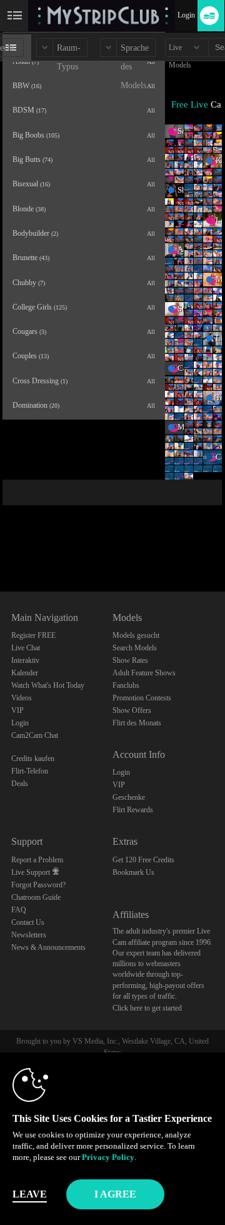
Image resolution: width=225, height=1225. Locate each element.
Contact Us (27, 922)
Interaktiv (25, 660)
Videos (21, 697)
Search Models (134, 647)
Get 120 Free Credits (143, 859)
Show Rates (130, 660)
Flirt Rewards (132, 809)
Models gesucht (135, 635)
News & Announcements (48, 947)
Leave (29, 1194)
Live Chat (25, 647)
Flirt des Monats (136, 722)
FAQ (18, 909)
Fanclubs (125, 685)
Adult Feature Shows (144, 672)
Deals (19, 783)
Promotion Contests (141, 697)
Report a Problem (37, 859)
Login (186, 15)
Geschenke (128, 797)
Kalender (24, 672)
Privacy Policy (108, 1157)
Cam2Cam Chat (34, 735)
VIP (17, 710)
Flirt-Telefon (29, 771)
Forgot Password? (38, 884)
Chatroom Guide (36, 897)
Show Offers (131, 710)
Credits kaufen (32, 758)
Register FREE (33, 635)
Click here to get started (147, 1008)
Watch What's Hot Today (47, 685)
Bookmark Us (133, 872)
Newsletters (28, 934)
